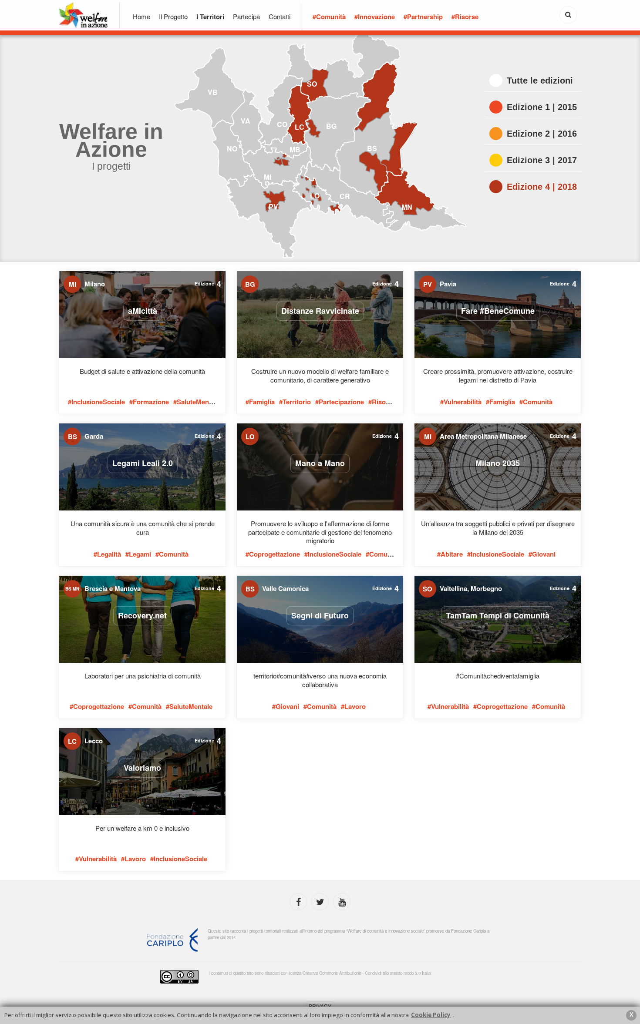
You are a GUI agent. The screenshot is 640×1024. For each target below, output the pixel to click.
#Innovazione (374, 16)
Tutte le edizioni (540, 80)
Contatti (279, 16)
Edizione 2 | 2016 (542, 133)
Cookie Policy (431, 1015)
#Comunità (329, 16)
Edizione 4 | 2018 (542, 186)
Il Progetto (173, 16)
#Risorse (464, 16)
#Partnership (423, 16)
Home (141, 16)
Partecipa (246, 16)
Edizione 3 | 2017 (542, 160)
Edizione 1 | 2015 (542, 107)
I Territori (210, 16)
